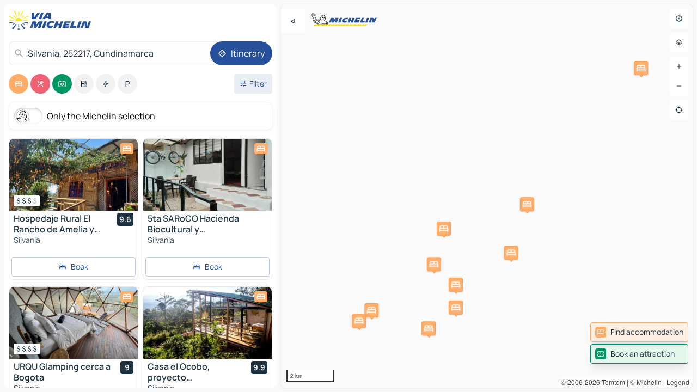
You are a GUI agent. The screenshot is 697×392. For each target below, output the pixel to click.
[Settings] (679, 42)
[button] (444, 229)
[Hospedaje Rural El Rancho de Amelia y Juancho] (73, 175)
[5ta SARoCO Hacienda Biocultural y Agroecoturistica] (207, 175)
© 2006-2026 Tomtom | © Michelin (611, 382)
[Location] (679, 110)
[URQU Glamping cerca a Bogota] (73, 323)
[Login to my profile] (679, 18)
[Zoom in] (679, 66)
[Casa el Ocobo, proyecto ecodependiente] (207, 323)
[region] (487, 196)
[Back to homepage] (52, 21)
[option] (18, 84)
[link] (639, 332)
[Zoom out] (679, 86)
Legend (678, 382)
